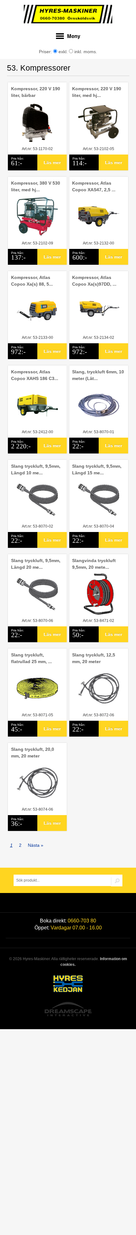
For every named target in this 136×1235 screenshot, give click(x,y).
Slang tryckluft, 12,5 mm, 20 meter (93, 658)
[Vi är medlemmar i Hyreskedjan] (68, 984)
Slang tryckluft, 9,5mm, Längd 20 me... (35, 564)
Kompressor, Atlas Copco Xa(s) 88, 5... (32, 281)
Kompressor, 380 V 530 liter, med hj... (35, 186)
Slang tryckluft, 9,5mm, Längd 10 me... (35, 469)
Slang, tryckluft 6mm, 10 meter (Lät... (98, 375)
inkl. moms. (85, 51)
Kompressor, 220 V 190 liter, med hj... (96, 92)
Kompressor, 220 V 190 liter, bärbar (35, 92)
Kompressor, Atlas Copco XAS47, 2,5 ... (93, 186)
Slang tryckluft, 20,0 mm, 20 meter (32, 752)
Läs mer (52, 162)
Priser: (46, 51)
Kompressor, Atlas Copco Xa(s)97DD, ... (94, 281)
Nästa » (35, 845)
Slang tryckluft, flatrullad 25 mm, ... (31, 658)
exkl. (62, 51)
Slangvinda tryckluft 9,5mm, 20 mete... (94, 564)
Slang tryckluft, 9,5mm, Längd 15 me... (96, 469)
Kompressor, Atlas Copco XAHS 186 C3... (34, 375)
